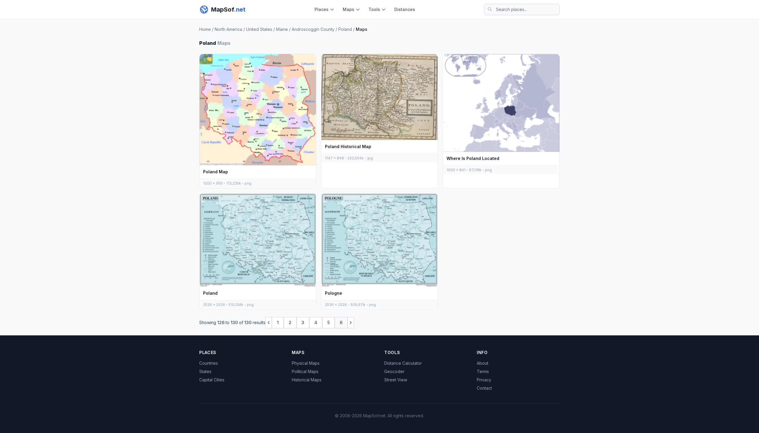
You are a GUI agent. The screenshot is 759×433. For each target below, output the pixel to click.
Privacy (484, 379)
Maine (282, 29)
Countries (208, 363)
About (482, 363)
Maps (348, 9)
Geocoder (394, 371)
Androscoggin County (313, 29)
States (205, 371)
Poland (345, 29)
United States (259, 29)
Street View (395, 379)
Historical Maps (306, 379)
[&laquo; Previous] (268, 322)
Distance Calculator (403, 363)
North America (228, 29)
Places (322, 9)
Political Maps (305, 371)
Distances (404, 9)
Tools (374, 9)
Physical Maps (306, 363)
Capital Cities (211, 379)
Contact (484, 388)
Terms (483, 371)
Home (205, 29)
